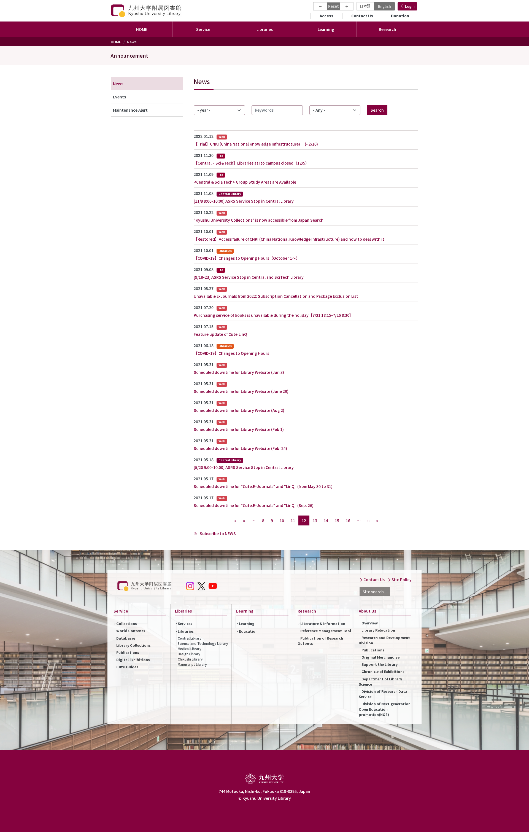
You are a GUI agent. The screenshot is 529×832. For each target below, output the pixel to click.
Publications (127, 652)
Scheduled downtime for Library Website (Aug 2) (239, 410)
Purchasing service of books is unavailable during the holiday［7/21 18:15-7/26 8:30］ (273, 315)
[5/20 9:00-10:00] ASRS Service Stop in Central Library (244, 467)
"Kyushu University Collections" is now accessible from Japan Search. (259, 220)
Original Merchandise (380, 657)
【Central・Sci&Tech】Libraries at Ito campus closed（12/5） (251, 163)
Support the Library (379, 664)
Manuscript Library (192, 664)
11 (293, 520)
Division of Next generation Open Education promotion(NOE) (385, 709)
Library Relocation (378, 630)
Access (326, 15)
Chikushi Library (190, 659)
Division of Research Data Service (383, 694)
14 (326, 520)
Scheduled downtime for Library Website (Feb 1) (239, 429)
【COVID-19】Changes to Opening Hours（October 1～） (247, 258)
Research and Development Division (384, 640)
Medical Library (189, 648)
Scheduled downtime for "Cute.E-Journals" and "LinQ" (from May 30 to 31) (263, 486)
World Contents (130, 630)
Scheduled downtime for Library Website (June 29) (241, 391)
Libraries (186, 631)
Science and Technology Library (203, 643)
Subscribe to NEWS (217, 533)
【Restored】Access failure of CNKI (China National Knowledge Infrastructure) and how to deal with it (289, 239)
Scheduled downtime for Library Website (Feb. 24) (240, 448)
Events (119, 97)
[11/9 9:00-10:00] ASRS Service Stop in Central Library (244, 201)
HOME (141, 29)
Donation (400, 15)
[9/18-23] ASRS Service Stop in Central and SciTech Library (249, 277)
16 (348, 520)
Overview (369, 623)
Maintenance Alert (130, 110)
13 (315, 520)
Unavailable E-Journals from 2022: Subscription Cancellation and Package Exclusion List (276, 296)
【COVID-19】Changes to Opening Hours (231, 353)
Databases (126, 638)
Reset (333, 6)
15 (337, 520)
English (384, 6)
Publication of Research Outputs (320, 640)
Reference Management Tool (325, 630)
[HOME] (146, 10)
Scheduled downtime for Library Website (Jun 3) (239, 372)
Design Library (189, 653)
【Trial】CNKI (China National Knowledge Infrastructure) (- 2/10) (256, 144)
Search (377, 110)
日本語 (365, 6)
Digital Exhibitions (133, 659)
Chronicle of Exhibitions (382, 671)
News (118, 83)
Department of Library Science (380, 681)
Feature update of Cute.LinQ (220, 334)
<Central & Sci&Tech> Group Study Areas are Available (245, 182)
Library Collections (133, 645)
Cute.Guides (127, 666)
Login (410, 6)
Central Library (189, 638)
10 (282, 520)
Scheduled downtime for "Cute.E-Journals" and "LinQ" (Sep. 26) (254, 505)
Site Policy (401, 579)
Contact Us (362, 15)
